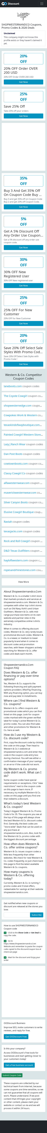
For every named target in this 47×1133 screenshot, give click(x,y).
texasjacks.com (22, 531)
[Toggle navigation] (41, 3)
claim (30, 1102)
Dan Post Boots (22, 454)
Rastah (17, 521)
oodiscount (10, 3)
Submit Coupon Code (12, 1075)
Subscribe (37, 914)
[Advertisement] (23, 146)
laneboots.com (21, 386)
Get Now (23, 82)
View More (23, 581)
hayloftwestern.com (25, 560)
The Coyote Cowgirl (24, 396)
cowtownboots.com (24, 463)
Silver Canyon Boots (24, 502)
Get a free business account (19, 1065)
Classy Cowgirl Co (23, 473)
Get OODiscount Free (16, 1036)
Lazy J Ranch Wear (23, 444)
